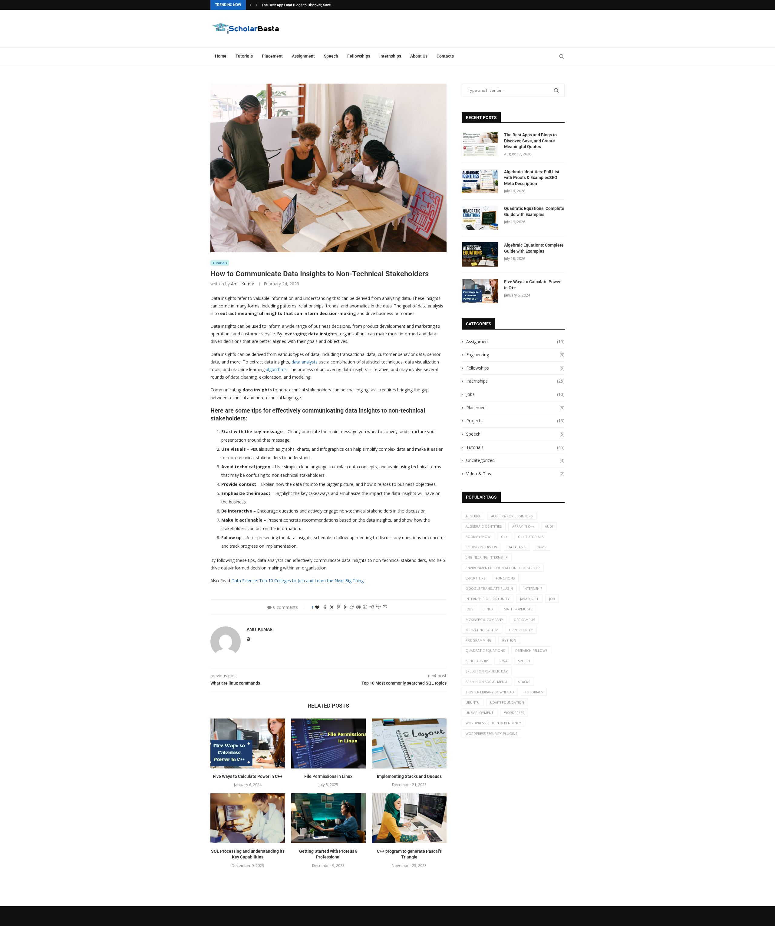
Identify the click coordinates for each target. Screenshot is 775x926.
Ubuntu (473, 702)
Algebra (473, 516)
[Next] (256, 5)
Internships (390, 56)
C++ (504, 536)
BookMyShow (478, 536)
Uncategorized (515, 460)
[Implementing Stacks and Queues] (409, 743)
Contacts (445, 56)
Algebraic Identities (484, 526)
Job (552, 598)
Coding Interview (481, 547)
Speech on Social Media (486, 681)
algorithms (276, 369)
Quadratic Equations (485, 650)
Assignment (303, 56)
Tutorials (244, 56)
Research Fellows (531, 650)
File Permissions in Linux (328, 776)
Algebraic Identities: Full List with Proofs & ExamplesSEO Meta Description (531, 177)
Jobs (515, 394)
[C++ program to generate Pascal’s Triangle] (409, 818)
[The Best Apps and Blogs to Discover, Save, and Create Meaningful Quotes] (480, 144)
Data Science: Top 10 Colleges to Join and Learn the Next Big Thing (297, 580)
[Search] (562, 56)
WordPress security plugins (491, 733)
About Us (418, 56)
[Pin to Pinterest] (338, 607)
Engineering (515, 354)
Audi (549, 526)
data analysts (305, 362)
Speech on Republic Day (487, 671)
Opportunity (521, 630)
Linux (488, 609)
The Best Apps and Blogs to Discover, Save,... (298, 5)
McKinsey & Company (484, 619)
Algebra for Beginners (512, 516)
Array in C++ (523, 526)
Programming (479, 640)
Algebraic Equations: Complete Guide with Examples (534, 248)
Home (220, 56)
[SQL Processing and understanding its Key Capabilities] (247, 818)
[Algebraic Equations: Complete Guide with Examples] (480, 254)
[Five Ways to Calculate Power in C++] (247, 743)
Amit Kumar (242, 284)
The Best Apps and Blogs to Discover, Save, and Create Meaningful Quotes (530, 140)
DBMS (541, 547)
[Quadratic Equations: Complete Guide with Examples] (480, 218)
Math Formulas (518, 609)
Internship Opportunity (488, 598)
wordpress (514, 712)
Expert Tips (475, 578)
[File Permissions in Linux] (328, 743)
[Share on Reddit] (352, 607)
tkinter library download (490, 692)
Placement (272, 56)
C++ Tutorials (530, 536)
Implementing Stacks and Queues (409, 776)
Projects (515, 420)
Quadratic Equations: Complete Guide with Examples (534, 211)
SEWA (503, 661)
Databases (517, 547)
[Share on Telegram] (372, 607)
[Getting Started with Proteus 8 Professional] (328, 818)
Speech (331, 56)
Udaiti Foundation (507, 702)
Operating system (482, 630)
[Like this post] (317, 607)
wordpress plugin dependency (493, 723)
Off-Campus (524, 619)
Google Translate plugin (489, 588)
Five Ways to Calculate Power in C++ (247, 776)
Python (509, 640)
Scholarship (477, 661)
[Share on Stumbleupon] (358, 607)
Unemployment (479, 712)
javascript (529, 598)
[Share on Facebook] (325, 607)
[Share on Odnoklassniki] (345, 607)
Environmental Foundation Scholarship (503, 568)
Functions (505, 578)
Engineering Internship (487, 557)
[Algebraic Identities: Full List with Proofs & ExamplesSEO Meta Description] (480, 181)
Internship (532, 588)
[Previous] (250, 5)
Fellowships (358, 56)
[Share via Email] (385, 607)
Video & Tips (515, 473)
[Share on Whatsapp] (365, 607)
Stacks (524, 681)
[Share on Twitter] (332, 607)
